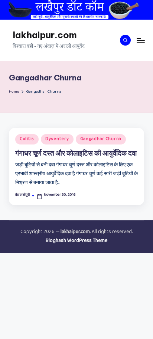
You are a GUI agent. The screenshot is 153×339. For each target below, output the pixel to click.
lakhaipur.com (45, 34)
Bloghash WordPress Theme (76, 241)
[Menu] (140, 40)
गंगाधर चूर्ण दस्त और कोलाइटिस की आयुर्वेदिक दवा (76, 153)
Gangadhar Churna (101, 139)
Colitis (27, 139)
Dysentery (57, 139)
